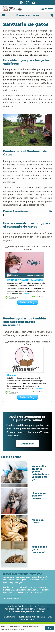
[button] (47, 8)
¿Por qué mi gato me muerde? (39, 496)
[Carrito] (52, 15)
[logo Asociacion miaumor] (13, 8)
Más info (29, 619)
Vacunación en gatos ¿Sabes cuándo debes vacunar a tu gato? (40, 473)
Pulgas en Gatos (38, 521)
